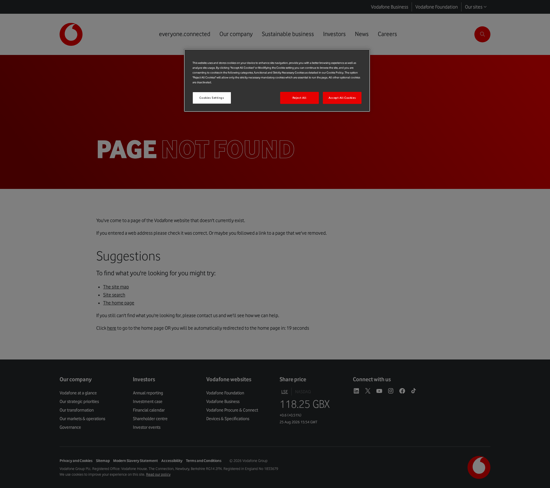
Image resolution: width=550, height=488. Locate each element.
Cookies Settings (211, 98)
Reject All (299, 98)
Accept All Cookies (342, 98)
